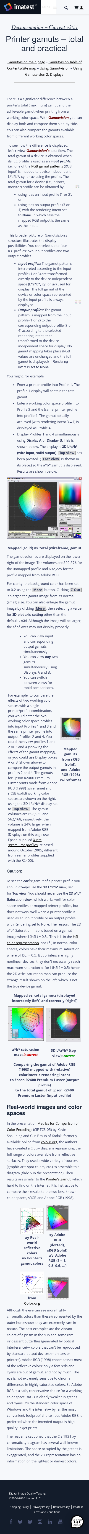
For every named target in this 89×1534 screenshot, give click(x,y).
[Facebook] (11, 1522)
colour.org (49, 1142)
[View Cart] (76, 8)
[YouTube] (60, 1522)
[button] (77, 1522)
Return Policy (61, 1507)
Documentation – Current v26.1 (44, 27)
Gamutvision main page (26, 62)
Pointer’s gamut (58, 1179)
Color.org (32, 1303)
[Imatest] (20, 6)
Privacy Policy (41, 1507)
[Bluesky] (20, 1522)
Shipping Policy (19, 1507)
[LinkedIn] (50, 1522)
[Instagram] (40, 1522)
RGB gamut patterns (47, 166)
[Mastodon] (29, 1522)
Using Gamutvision (55, 68)
